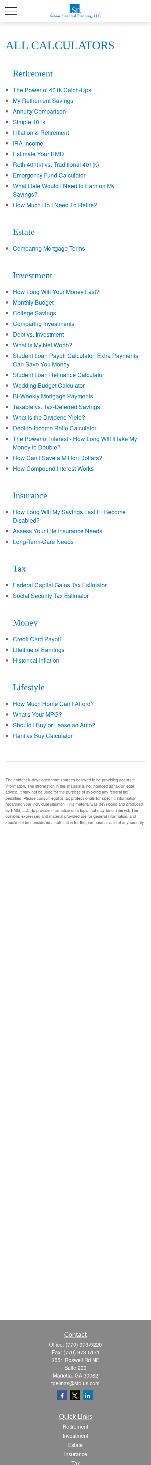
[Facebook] (62, 1395)
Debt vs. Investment (38, 334)
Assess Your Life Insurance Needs (57, 531)
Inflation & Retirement (41, 132)
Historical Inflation (36, 660)
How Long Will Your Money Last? (56, 291)
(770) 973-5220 (84, 1344)
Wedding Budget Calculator (49, 385)
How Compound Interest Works (53, 468)
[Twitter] (75, 1395)
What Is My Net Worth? (42, 345)
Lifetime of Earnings (39, 649)
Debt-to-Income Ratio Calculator (54, 428)
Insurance (75, 1454)
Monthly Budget (33, 302)
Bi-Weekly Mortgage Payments (53, 396)
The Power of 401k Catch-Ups (52, 90)
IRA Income (28, 143)
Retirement (75, 1426)
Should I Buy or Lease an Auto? (54, 725)
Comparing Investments (43, 323)
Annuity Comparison (39, 111)
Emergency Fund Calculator (49, 175)
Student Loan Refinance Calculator (58, 374)
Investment (75, 1435)
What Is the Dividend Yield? (49, 417)
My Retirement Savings (43, 100)
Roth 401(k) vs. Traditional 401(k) (56, 164)
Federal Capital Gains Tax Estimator (60, 585)
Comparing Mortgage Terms (49, 248)
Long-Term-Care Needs (43, 541)
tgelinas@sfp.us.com (75, 1383)
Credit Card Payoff (37, 639)
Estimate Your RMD (38, 154)
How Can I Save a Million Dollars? (57, 458)
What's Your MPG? (37, 714)
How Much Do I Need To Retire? (55, 205)
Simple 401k (29, 122)
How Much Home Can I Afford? (53, 703)
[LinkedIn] (88, 1395)
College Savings (34, 313)
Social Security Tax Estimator (51, 595)
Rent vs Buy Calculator (43, 735)
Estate (75, 1444)
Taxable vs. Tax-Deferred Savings (56, 406)
